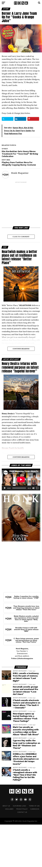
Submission (34, 809)
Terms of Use (34, 806)
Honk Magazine (19, 173)
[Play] (5, 488)
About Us (6, 806)
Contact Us (22, 812)
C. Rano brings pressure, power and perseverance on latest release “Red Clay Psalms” (26, 640)
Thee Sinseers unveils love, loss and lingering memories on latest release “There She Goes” (26, 607)
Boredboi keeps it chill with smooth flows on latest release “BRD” (26, 629)
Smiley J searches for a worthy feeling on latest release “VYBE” (26, 597)
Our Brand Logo (19, 806)
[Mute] (33, 488)
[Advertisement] (21, 204)
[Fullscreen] (37, 488)
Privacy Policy (22, 809)
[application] (21, 479)
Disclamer (9, 809)
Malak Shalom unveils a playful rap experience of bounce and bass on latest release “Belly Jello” (26, 618)
